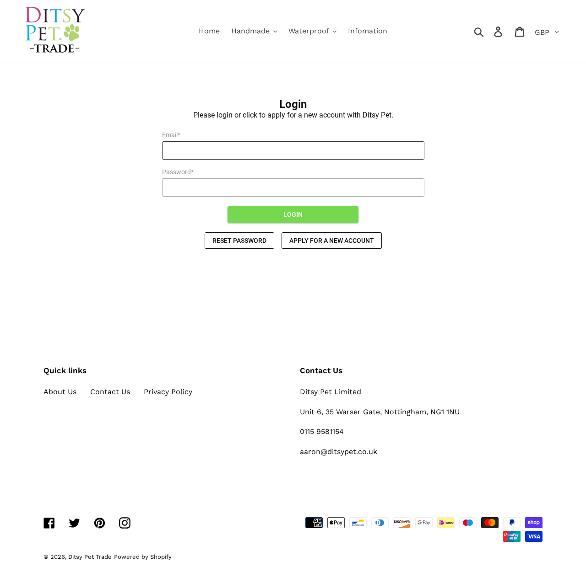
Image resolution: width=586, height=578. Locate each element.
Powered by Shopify (143, 556)
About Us (59, 391)
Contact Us (110, 391)
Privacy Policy (168, 391)
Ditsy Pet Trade (90, 556)
